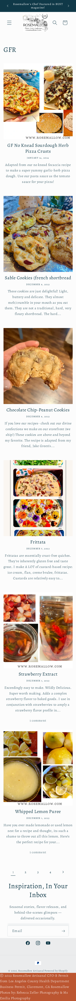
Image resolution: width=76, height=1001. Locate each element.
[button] (9, 23)
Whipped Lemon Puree (38, 812)
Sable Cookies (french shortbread (38, 278)
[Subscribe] (63, 931)
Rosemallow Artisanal (31, 970)
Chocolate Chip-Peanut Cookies (38, 410)
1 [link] (13, 872)
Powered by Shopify (56, 970)
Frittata (38, 542)
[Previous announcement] (8, 6)
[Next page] (63, 872)
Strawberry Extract (38, 674)
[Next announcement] (68, 6)
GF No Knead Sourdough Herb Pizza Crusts (38, 148)
